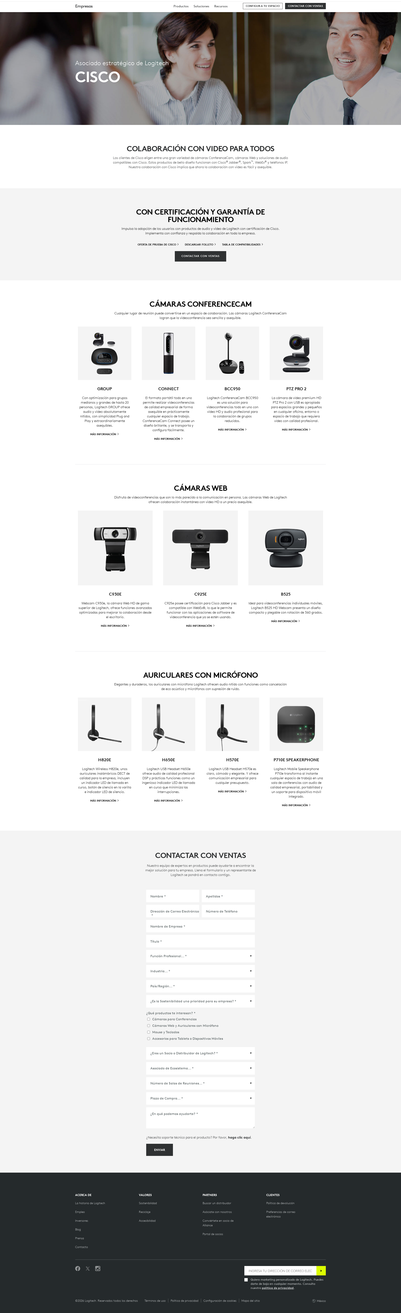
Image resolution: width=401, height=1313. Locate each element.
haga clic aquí (239, 1137)
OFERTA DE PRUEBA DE (157, 244)
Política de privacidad (184, 1301)
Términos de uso (155, 1301)
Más (103, 434)
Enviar (159, 1150)
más (231, 791)
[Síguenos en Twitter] (87, 1268)
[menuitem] (181, 6)
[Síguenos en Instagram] (97, 1268)
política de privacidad (278, 1288)
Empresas (84, 6)
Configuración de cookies (219, 1301)
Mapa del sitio (250, 1301)
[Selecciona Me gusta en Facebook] (77, 1268)
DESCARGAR (199, 244)
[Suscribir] (321, 1270)
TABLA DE (241, 244)
